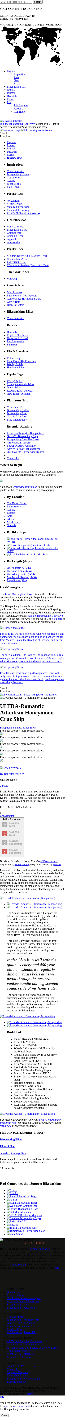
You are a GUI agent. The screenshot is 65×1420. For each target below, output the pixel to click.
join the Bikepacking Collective (45, 615)
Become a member (17, 1381)
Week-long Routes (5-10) (21, 574)
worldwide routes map (25, 486)
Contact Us (13, 458)
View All (12, 278)
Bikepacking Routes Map (21, 1307)
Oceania (11, 525)
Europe (11, 512)
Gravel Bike (44, 545)
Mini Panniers (14, 292)
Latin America (15, 506)
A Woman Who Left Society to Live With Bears (33, 1347)
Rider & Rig (13, 358)
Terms (30, 1393)
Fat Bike (43, 554)
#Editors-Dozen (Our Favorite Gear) (27, 255)
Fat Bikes (12, 344)
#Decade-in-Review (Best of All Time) (28, 265)
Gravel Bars (13, 301)
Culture (11, 180)
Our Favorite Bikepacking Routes (25, 451)
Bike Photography (17, 419)
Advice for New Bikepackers (23, 1301)
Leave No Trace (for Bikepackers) (25, 433)
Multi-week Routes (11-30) (22, 577)
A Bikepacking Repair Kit (21, 1332)
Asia (9, 515)
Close (4, 1415)
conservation (19, 1264)
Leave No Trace (16, 1295)
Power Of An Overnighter (21, 445)
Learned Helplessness (19, 1357)
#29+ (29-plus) (15, 381)
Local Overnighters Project (19, 594)
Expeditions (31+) (17, 580)
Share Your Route (16, 1375)
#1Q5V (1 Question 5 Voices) (23, 213)
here (57, 1267)
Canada (11, 509)
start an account (21, 1406)
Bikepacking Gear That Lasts (23, 439)
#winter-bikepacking (18, 210)
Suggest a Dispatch (17, 1372)
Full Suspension (15, 341)
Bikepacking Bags (17, 229)
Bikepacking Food (17, 413)
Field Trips (13, 186)
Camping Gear (15, 235)
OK (2, 1396)
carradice (5, 1153)
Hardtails (12, 332)
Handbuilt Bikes (16, 367)
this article (5, 1125)
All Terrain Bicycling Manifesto (24, 1341)
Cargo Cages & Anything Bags (24, 298)
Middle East (13, 522)
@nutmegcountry (21, 864)
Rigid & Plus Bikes (17, 335)
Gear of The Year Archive (21, 1322)
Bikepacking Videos (18, 174)
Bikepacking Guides (18, 410)
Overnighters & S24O (19, 567)
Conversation (7, 815)
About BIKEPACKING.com (23, 1366)
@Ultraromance (48, 861)
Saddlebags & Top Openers (22, 295)
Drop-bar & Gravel (17, 338)
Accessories (13, 242)
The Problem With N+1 (20, 1350)
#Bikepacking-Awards (19, 442)
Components (14, 232)
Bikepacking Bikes (10, 727)
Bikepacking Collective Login (23, 1378)
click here (57, 618)
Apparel (11, 239)
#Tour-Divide (14, 203)
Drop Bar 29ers (15, 304)
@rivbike (57, 864)
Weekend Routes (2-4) (19, 570)
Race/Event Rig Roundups (21, 361)
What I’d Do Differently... (21, 1353)
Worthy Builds (15, 364)
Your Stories (13, 177)
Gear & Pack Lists (17, 416)
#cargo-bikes (14, 387)
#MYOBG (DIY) (16, 262)
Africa (10, 519)
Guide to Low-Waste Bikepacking (25, 1344)
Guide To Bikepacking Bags (22, 436)
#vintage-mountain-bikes (20, 384)
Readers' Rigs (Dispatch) (20, 390)
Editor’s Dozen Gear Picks (21, 1326)
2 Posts (4, 785)
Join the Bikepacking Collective (17, 123)
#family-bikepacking (18, 206)
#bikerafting (13, 200)
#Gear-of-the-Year (17, 259)
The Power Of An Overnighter (24, 1298)
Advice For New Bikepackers (23, 448)
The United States (17, 503)
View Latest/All (15, 171)
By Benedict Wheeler (12, 773)
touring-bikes (18, 1153)
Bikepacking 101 (16, 1292)
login (5, 1406)
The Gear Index (15, 1316)
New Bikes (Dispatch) (19, 393)
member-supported (39, 1248)
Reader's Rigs (14, 1329)
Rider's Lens (14, 183)
